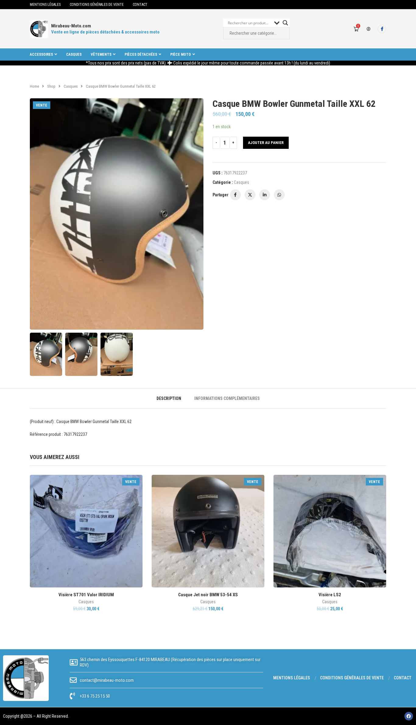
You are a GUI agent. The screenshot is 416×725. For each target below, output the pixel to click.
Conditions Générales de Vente (97, 4)
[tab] (168, 398)
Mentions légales (45, 4)
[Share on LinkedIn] (264, 194)
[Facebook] (382, 29)
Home (34, 86)
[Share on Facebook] (235, 194)
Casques (74, 54)
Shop (51, 86)
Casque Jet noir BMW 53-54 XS (208, 594)
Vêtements (101, 54)
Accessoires (41, 54)
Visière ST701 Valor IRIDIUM (86, 594)
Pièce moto (180, 54)
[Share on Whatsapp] (279, 194)
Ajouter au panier (266, 142)
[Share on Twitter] (250, 194)
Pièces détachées (141, 54)
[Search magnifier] (285, 23)
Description (169, 398)
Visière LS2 (330, 594)
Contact (140, 4)
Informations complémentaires (227, 398)
